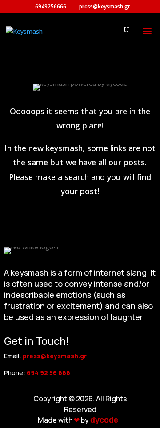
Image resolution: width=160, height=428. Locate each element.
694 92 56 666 (48, 372)
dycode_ (106, 420)
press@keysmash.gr (55, 356)
